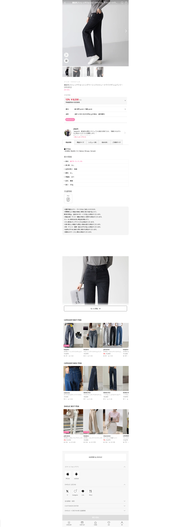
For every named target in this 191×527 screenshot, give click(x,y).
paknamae (106, 349)
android (76, 478)
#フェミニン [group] (70, 119)
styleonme (67, 393)
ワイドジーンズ (75, 82)
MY (122, 525)
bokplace (66, 349)
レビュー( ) (92, 142)
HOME (95, 525)
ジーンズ (66, 82)
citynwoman (107, 436)
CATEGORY (69, 525)
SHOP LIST (82, 525)
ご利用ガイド (116, 142)
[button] (125, 31)
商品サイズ (80, 142)
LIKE (109, 525)
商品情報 (68, 142)
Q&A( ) (104, 142)
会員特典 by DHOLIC (95, 457)
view (124, 133)
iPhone (68, 478)
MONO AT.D (87, 393)
